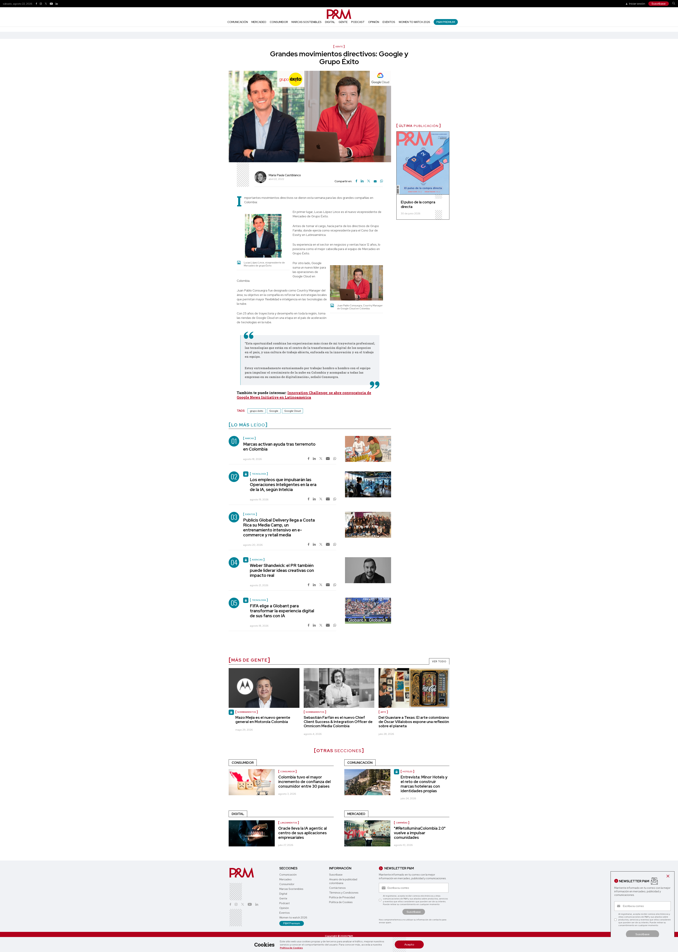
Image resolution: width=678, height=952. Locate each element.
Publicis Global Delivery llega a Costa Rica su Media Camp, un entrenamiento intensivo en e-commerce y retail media (279, 527)
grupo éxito (256, 410)
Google (273, 410)
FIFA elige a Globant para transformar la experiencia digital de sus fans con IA (282, 610)
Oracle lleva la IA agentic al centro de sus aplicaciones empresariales (302, 833)
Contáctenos (337, 888)
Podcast (358, 22)
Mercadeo (258, 22)
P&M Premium (445, 22)
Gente (343, 22)
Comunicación (237, 22)
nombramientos (246, 712)
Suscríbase (659, 3)
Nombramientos (315, 712)
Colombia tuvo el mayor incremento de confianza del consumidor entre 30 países (304, 782)
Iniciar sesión (637, 3)
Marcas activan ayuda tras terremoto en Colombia (279, 446)
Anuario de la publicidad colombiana (343, 881)
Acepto (409, 944)
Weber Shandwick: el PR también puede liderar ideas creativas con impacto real (282, 570)
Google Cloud (292, 410)
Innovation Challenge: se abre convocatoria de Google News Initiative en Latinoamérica (304, 395)
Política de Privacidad (342, 897)
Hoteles (407, 771)
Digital (330, 22)
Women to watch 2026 (414, 22)
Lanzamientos (288, 822)
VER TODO (439, 661)
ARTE (383, 712)
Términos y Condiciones (343, 892)
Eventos (389, 22)
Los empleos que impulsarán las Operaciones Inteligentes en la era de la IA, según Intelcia (283, 484)
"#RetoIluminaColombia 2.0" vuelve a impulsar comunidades (419, 833)
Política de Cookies (291, 947)
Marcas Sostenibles (307, 22)
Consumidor (279, 22)
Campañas (401, 822)
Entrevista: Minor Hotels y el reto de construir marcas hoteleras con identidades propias (424, 784)
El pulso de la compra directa (418, 204)
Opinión (373, 22)
